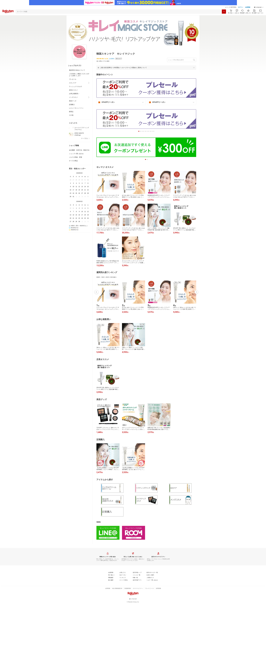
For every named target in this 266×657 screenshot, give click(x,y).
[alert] (146, 67)
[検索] (224, 11)
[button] (259, 7)
